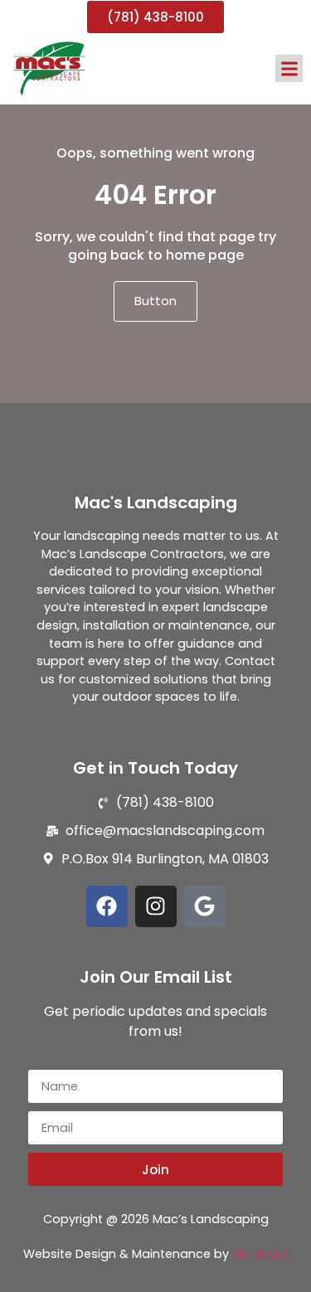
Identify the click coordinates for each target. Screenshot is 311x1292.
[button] (289, 68)
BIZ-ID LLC (260, 1254)
